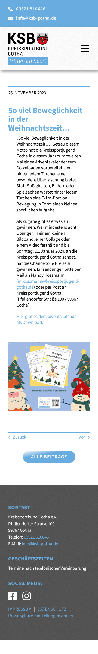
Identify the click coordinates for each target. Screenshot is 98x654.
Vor (82, 437)
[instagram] (26, 596)
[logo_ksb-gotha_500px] (28, 34)
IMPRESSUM (20, 609)
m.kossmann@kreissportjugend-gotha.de (47, 284)
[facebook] (12, 596)
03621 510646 (36, 537)
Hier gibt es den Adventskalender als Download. (47, 319)
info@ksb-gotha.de (40, 544)
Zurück (19, 437)
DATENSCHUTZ (52, 609)
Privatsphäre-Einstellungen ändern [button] (41, 616)
